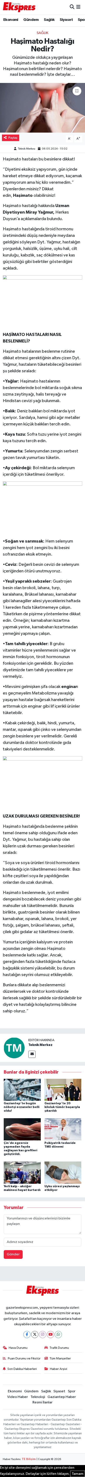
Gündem (31, 20)
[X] (34, 1334)
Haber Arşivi (58, 1369)
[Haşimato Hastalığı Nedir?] (42, 108)
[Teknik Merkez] (14, 1048)
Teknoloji (38, 1397)
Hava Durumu (18, 1347)
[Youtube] (50, 1334)
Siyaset (66, 20)
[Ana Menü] (78, 7)
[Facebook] (27, 1334)
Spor (71, 1391)
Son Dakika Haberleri (22, 1369)
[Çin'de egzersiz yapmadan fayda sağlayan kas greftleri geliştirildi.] (22, 1129)
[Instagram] (42, 1334)
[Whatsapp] (58, 1334)
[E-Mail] (32, 1054)
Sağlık (49, 20)
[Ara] (72, 7)
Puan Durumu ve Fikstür (24, 1358)
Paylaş (12, 137)
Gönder (13, 1254)
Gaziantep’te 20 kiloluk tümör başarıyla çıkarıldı (62, 1107)
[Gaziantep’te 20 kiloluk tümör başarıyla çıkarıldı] (63, 1089)
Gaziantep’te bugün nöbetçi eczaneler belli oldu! (21, 1107)
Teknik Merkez (26, 148)
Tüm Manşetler (60, 1358)
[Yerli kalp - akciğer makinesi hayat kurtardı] (22, 1172)
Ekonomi (10, 20)
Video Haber (17, 1397)
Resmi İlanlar (42, 1402)
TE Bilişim (29, 1459)
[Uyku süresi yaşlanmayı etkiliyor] (63, 1172)
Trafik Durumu (59, 1347)
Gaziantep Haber (62, 1397)
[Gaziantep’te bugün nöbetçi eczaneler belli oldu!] (22, 1089)
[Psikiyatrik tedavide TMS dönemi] (63, 1129)
